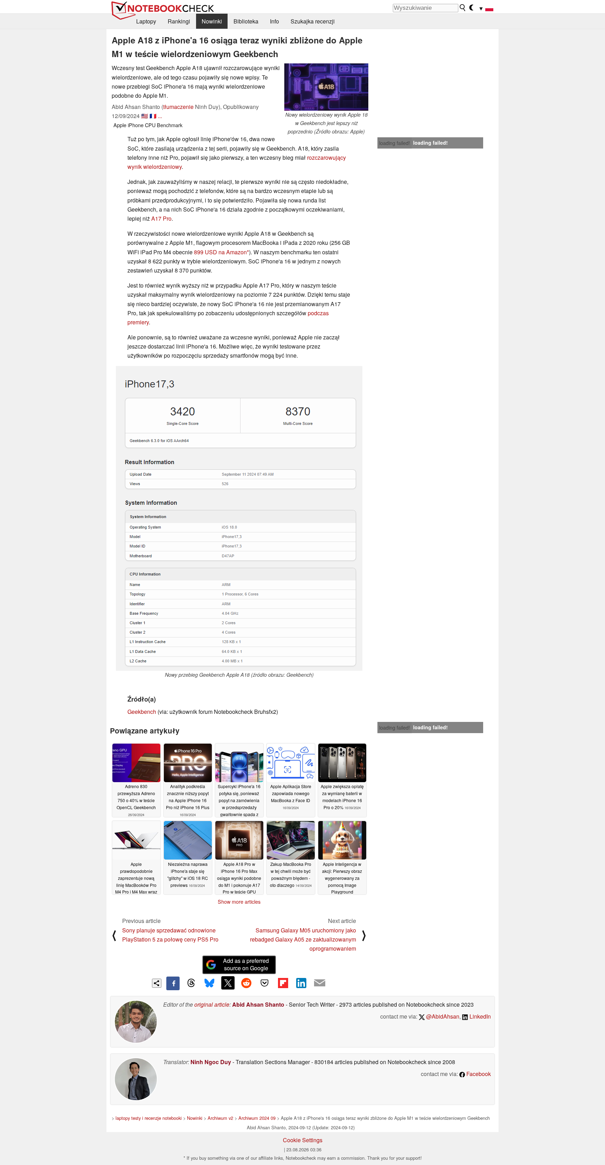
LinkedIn (479, 1016)
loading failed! (394, 142)
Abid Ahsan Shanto (258, 1004)
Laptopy (146, 21)
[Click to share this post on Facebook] (173, 983)
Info (274, 21)
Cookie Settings (302, 1140)
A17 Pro (161, 218)
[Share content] (156, 983)
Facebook (478, 1074)
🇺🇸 (144, 116)
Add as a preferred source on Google (246, 964)
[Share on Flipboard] (283, 983)
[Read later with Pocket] (264, 983)
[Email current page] (319, 983)
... (160, 116)
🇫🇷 (153, 116)
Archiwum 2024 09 (257, 1118)
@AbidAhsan (442, 1016)
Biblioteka (246, 21)
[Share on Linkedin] (301, 983)
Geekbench (141, 712)
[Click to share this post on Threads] (191, 983)
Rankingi (179, 21)
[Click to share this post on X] (228, 983)
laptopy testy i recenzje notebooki (149, 1118)
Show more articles (239, 901)
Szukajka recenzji (313, 21)
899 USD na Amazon (220, 252)
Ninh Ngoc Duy (210, 1062)
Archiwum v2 (220, 1118)
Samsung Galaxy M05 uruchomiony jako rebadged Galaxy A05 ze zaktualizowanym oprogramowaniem (303, 939)
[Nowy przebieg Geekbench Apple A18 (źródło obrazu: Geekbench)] (239, 518)
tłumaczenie (178, 107)
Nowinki (212, 21)
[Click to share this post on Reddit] (246, 983)
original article (211, 1004)
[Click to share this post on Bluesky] (209, 983)
